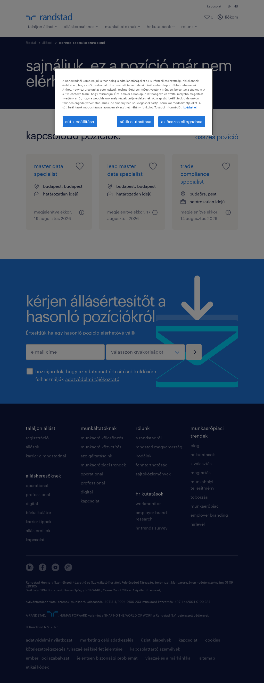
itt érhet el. (190, 107)
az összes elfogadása (181, 121)
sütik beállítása (79, 121)
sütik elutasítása (135, 121)
